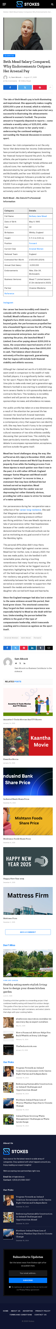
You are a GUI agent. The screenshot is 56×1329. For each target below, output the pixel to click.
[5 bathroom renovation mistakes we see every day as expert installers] (8, 1022)
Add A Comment (28, 932)
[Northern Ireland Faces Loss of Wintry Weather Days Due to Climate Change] (8, 1103)
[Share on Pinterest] (40, 87)
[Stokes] (28, 4)
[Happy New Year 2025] (28, 861)
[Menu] (4, 4)
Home (5, 12)
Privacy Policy (25, 1290)
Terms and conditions (21, 1315)
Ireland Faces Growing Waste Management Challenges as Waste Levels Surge (32, 1119)
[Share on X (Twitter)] (25, 87)
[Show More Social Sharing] (50, 87)
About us (15, 1311)
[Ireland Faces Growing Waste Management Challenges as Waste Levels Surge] (8, 1119)
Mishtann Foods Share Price (17, 838)
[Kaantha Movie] (28, 742)
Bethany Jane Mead (38, 216)
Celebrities (9, 56)
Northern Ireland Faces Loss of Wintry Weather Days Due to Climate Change (34, 1103)
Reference (9, 293)
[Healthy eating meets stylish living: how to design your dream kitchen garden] (28, 963)
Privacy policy (42, 1311)
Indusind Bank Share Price (16, 799)
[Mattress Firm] (28, 901)
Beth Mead (26, 638)
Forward (33, 243)
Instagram (8, 302)
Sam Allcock (16, 77)
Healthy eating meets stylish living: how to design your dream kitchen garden (25, 988)
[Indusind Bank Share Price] (28, 782)
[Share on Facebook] (10, 87)
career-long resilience (30, 510)
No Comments (11, 81)
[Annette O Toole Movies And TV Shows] (28, 702)
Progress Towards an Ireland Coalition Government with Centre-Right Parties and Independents (34, 1071)
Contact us (40, 1315)
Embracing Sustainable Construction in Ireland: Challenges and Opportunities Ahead (34, 1087)
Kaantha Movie (10, 759)
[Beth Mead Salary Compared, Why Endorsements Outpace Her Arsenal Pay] (28, 34)
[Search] (52, 4)
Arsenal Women (36, 249)
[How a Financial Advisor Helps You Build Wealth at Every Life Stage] (8, 1036)
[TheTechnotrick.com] (8, 1050)
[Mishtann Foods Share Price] (28, 821)
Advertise (28, 1311)
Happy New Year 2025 (13, 878)
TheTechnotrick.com (26, 1046)
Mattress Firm (10, 918)
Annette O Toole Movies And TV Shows (22, 719)
